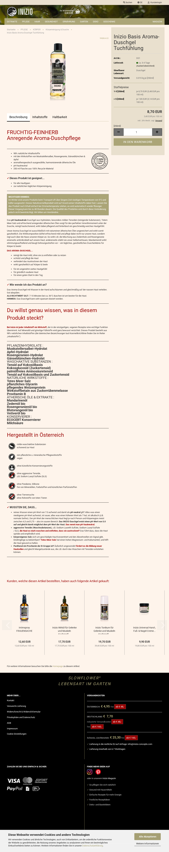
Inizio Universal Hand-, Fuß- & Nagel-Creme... (144, 629)
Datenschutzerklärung (92, 845)
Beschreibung (18, 117)
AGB (9, 723)
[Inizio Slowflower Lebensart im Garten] (24, 11)
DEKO (95, 21)
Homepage (58, 666)
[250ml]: (117, 126)
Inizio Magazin (109, 778)
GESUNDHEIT (51, 21)
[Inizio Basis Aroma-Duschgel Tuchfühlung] (58, 69)
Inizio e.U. (104, 38)
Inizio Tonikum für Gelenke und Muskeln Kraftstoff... (104, 630)
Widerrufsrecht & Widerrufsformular (23, 711)
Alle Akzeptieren (147, 836)
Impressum (12, 728)
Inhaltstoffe (40, 117)
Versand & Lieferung (16, 706)
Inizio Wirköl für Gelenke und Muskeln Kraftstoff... (64, 630)
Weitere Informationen (147, 843)
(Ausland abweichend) (145, 66)
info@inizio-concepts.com (140, 744)
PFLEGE (26, 21)
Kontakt (10, 700)
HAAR (37, 21)
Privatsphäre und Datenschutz (21, 717)
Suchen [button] (128, 2)
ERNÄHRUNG (69, 21)
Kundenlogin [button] (156, 2)
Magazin (157, 21)
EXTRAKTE (12, 21)
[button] (140, 2)
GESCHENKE (109, 21)
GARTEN (84, 21)
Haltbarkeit (59, 117)
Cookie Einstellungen (16, 734)
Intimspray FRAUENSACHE (24, 629)
